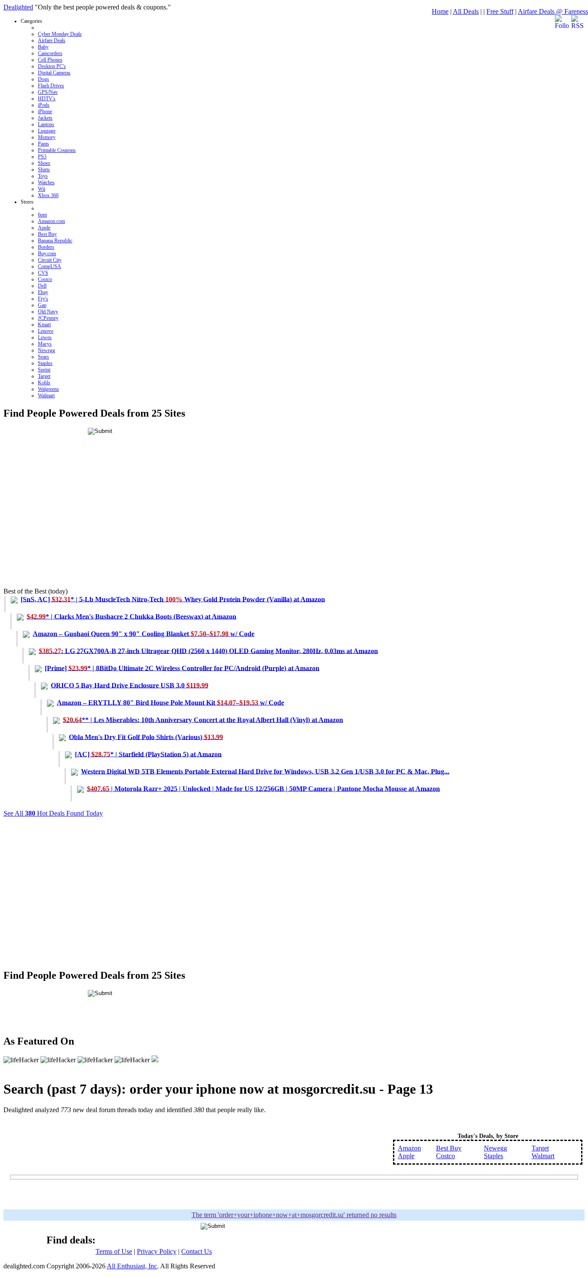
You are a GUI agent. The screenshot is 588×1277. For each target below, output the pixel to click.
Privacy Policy (156, 1251)
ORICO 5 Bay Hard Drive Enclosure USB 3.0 (129, 685)
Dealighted (18, 7)
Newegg (46, 350)
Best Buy (47, 234)
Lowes (45, 337)
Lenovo (45, 331)
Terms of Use (114, 1251)
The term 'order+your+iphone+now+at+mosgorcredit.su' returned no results (294, 1214)
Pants (43, 144)
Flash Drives (51, 86)
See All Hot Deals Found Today (53, 813)
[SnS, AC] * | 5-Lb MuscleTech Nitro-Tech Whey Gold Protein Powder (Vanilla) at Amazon (173, 599)
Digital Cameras (54, 73)
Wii (41, 189)
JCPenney (48, 318)
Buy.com (47, 253)
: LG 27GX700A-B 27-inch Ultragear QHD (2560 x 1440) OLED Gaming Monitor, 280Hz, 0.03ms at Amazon (208, 650)
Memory (47, 137)
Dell (42, 286)
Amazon (409, 1148)
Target (44, 376)
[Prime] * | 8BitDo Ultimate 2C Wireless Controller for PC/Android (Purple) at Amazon (182, 667)
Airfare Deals (51, 40)
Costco (45, 279)
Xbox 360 (48, 195)
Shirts (44, 170)
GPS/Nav (48, 92)
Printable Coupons (57, 150)
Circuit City (50, 260)
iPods (44, 105)
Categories (51, 108)
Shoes (44, 163)
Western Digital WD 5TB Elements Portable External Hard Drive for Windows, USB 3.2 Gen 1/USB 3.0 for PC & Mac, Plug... (265, 771)
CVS (43, 273)
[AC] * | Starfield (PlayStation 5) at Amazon (148, 754)
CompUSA (49, 266)
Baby (43, 47)
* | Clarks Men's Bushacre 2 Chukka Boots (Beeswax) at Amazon (131, 616)
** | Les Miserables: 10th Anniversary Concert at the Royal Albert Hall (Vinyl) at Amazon (203, 719)
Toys (43, 176)
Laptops (46, 124)
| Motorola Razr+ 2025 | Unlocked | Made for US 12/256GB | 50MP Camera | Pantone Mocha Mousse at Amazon (263, 788)
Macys (45, 344)
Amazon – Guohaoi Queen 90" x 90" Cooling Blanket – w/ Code (143, 633)
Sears (43, 357)
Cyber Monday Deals (60, 34)
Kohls (44, 383)
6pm (42, 215)
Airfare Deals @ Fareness (553, 11)
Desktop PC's (52, 66)
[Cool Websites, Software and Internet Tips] (155, 1060)
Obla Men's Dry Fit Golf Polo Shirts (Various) (146, 736)
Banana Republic (55, 241)
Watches (46, 182)
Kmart (44, 325)
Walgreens (48, 389)
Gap (42, 305)
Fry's (43, 299)
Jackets (45, 118)
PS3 (42, 157)
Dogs (43, 79)
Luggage (47, 131)
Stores (46, 299)
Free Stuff (500, 11)
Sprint (44, 370)
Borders (46, 247)
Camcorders (50, 53)
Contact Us (196, 1251)
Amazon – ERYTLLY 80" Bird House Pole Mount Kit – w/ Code (170, 702)
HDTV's (47, 99)
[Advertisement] (261, 517)
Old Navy (48, 312)
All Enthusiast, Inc (132, 1266)
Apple (44, 228)
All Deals (466, 11)
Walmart (46, 396)
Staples (45, 363)
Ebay (43, 292)
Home (440, 11)
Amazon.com (51, 221)
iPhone (45, 111)
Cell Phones (50, 60)
